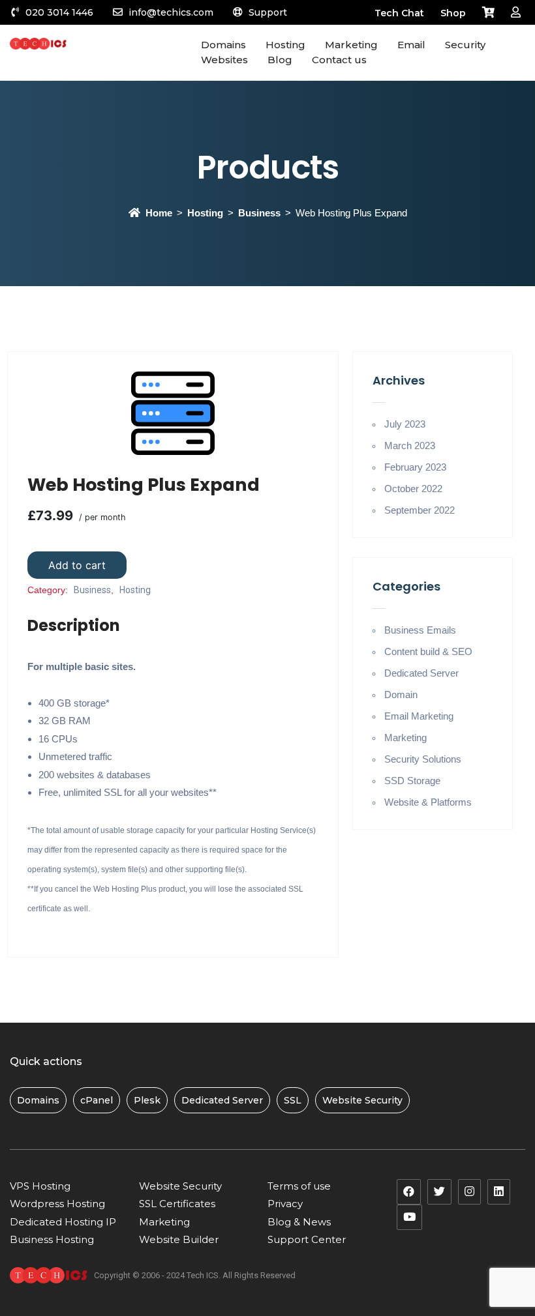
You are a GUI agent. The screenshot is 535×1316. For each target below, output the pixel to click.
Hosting (205, 212)
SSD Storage (412, 780)
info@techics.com (171, 12)
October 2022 (413, 488)
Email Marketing (418, 716)
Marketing (405, 737)
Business (259, 212)
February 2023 (415, 467)
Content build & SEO (428, 651)
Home (158, 212)
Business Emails (420, 630)
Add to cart (77, 565)
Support (268, 12)
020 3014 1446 (59, 12)
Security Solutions (422, 759)
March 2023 (409, 445)
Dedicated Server (421, 673)
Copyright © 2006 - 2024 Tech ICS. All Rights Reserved (195, 1275)
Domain (401, 694)
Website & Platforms (428, 802)
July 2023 (404, 424)
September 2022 (419, 510)
